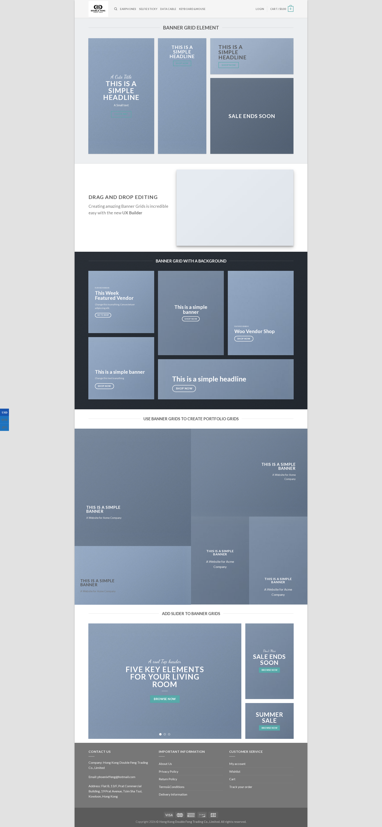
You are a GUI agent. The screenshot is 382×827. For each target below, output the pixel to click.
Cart (232, 779)
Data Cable (168, 9)
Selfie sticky (148, 9)
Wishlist (234, 771)
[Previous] (96, 681)
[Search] (115, 9)
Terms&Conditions (171, 787)
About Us (165, 764)
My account (237, 764)
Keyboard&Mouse (192, 9)
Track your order (240, 787)
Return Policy (168, 779)
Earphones (128, 9)
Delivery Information (173, 794)
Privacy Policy (168, 771)
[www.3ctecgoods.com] (98, 9)
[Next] (233, 681)
